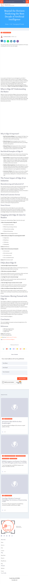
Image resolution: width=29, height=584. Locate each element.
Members (2, 568)
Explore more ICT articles (12, 337)
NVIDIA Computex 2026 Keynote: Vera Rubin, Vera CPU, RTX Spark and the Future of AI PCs (14, 462)
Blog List (2, 558)
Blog (2, 563)
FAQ (2, 547)
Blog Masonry (3, 560)
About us (2, 545)
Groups (2, 571)
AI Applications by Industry (10, 455)
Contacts (2, 550)
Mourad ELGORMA (7, 36)
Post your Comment (22, 378)
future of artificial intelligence (9, 339)
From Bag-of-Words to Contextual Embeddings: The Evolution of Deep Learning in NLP (14, 500)
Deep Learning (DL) (13, 458)
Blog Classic (3, 555)
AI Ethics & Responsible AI (20, 455)
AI (1, 32)
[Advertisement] (14, 62)
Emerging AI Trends (7, 32)
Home (2, 542)
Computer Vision (5, 458)
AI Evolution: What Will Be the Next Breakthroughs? (12, 422)
